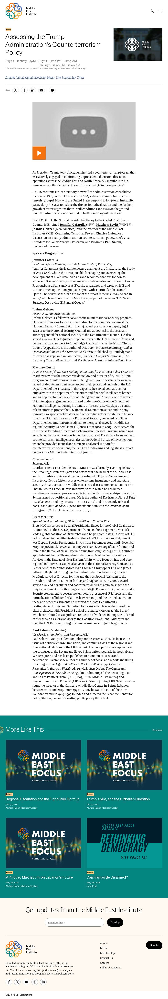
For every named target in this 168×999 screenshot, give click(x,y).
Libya (58, 77)
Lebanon (51, 77)
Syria (74, 77)
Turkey (80, 77)
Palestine (66, 77)
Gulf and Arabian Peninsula (29, 77)
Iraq (44, 77)
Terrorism (10, 77)
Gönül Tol (92, 886)
